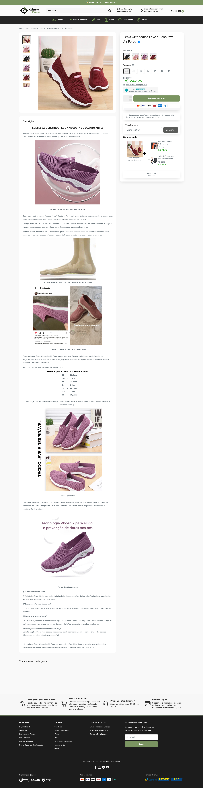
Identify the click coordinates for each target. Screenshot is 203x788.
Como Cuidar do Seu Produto (31, 745)
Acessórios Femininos (63, 741)
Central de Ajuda (26, 741)
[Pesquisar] (110, 10)
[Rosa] (136, 57)
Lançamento (128, 20)
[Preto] (127, 57)
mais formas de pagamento (136, 85)
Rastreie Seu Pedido (27, 734)
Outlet (144, 20)
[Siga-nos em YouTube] (107, 767)
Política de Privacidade (99, 730)
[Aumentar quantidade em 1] (130, 97)
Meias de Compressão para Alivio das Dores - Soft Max (166, 158)
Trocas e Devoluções (98, 734)
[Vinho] (153, 57)
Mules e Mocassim (80, 20)
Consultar (170, 130)
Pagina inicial (24, 28)
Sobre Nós (23, 730)
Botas (111, 20)
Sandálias (60, 20)
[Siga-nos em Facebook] (95, 767)
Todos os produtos (38, 28)
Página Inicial (24, 727)
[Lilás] (144, 57)
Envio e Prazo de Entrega (100, 727)
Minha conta (123, 12)
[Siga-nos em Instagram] (99, 767)
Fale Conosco (24, 738)
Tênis (98, 20)
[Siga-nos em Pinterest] (103, 767)
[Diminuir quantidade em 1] (130, 100)
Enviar (141, 744)
